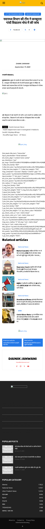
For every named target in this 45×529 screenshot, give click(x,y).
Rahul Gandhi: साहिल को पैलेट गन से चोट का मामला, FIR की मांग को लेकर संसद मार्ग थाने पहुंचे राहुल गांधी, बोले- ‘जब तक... (29, 252)
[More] (34, 30)
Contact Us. (20, 520)
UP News (22, 135)
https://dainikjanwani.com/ (22, 362)
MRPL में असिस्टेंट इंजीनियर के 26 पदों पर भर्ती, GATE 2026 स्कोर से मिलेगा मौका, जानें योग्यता (29, 285)
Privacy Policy (30, 520)
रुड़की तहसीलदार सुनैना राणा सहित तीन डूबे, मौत (28, 467)
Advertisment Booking (22, 522)
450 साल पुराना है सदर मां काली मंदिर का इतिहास (28, 457)
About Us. (12, 520)
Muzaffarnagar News (10, 135)
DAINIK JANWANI (22, 64)
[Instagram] (20, 366)
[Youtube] (28, 366)
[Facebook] (17, 366)
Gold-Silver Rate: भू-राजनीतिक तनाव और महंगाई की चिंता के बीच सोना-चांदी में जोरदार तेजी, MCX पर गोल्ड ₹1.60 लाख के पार (30, 317)
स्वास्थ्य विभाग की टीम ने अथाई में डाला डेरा (11, 343)
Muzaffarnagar (33, 14)
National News (23, 247)
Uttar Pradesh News (14, 14)
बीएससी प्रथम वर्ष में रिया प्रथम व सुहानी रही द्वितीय (32, 343)
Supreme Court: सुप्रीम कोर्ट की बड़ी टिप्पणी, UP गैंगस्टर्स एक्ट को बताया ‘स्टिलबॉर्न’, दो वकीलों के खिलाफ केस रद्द (29, 269)
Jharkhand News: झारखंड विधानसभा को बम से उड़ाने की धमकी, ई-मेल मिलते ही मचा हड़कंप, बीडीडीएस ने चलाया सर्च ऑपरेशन (30, 301)
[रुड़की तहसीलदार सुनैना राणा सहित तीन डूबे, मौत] (7, 470)
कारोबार (20, 311)
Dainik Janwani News (16, 127)
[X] (24, 366)
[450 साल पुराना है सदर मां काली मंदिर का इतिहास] (7, 459)
